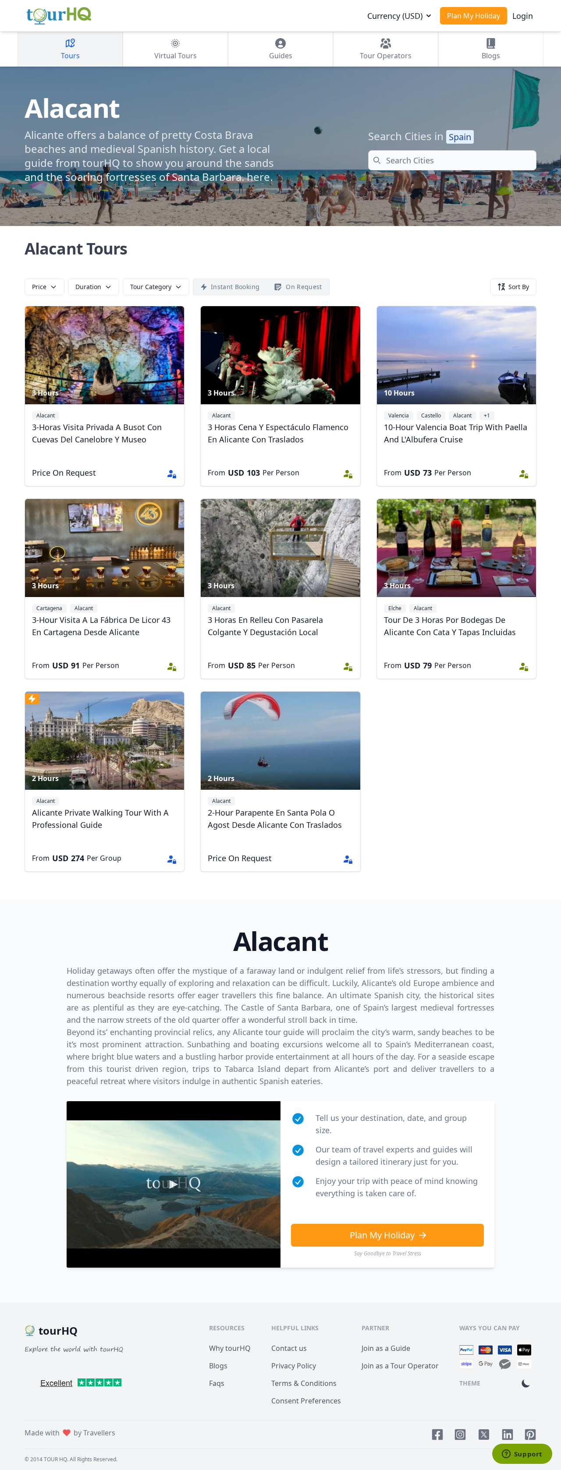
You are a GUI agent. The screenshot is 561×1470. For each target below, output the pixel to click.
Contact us (289, 1348)
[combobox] (452, 160)
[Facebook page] (437, 1434)
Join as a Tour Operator (400, 1366)
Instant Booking (235, 287)
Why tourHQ (230, 1348)
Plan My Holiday (473, 16)
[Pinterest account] (530, 1434)
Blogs (218, 1366)
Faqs (216, 1383)
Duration (88, 287)
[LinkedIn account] (507, 1434)
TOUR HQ (55, 1459)
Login (522, 16)
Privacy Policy (293, 1366)
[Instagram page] (460, 1434)
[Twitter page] (484, 1435)
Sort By (518, 287)
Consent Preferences (306, 1401)
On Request (304, 287)
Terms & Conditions (304, 1383)
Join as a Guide (386, 1348)
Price (39, 287)
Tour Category (150, 287)
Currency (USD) (395, 16)
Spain (460, 137)
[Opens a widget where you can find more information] (522, 1455)
